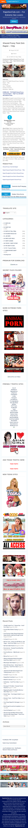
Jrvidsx (14, 396)
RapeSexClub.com (7, 798)
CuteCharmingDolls (14, 419)
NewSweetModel (14, 417)
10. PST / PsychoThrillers (10, 248)
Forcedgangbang (14, 401)
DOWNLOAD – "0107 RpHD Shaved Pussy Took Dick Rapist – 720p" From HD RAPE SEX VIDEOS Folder (13, 94)
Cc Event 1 (6, 674)
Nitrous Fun (6, 656)
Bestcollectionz (14, 424)
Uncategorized (7, 254)
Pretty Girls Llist (14, 415)
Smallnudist (14, 407)
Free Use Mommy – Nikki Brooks (11, 652)
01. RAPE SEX (7, 223)
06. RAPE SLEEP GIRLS (9, 238)
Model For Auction (8, 679)
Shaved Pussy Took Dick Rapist (10, 166)
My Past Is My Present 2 (9, 645)
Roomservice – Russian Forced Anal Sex (13, 648)
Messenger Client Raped (10, 662)
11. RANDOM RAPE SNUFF (10, 250)
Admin (14, 53)
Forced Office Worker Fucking (11, 629)
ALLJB (14, 388)
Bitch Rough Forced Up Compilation (12, 706)
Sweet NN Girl (14, 410)
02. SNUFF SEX (7, 227)
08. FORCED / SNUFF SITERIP (11, 243)
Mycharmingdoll (14, 412)
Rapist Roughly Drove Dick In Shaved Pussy (13, 173)
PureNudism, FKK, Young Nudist (10, 739)
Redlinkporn (14, 389)
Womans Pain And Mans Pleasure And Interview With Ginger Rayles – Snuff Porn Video (14, 714)
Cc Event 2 (6, 639)
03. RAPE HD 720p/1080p (15, 57)
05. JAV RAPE (7, 236)
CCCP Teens (14, 406)
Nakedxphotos (14, 391)
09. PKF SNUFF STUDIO (9, 245)
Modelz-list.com (14, 425)
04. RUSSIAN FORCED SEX (10, 233)
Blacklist (14, 404)
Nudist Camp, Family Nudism (10, 743)
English (7, 212)
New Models (14, 420)
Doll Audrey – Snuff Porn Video (11, 682)
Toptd (14, 409)
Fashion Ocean (14, 414)
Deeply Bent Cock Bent (9, 677)
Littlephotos (14, 393)
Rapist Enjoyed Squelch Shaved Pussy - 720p (14, 170)
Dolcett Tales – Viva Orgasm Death (12, 694)
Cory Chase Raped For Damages (11, 702)
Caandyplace (14, 394)
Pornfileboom (14, 399)
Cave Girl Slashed (8, 710)
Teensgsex (14, 397)
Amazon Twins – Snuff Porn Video (12, 698)
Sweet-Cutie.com (14, 422)
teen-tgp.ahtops (14, 402)
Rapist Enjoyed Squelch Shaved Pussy (12, 179)
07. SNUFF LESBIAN (8, 241)
